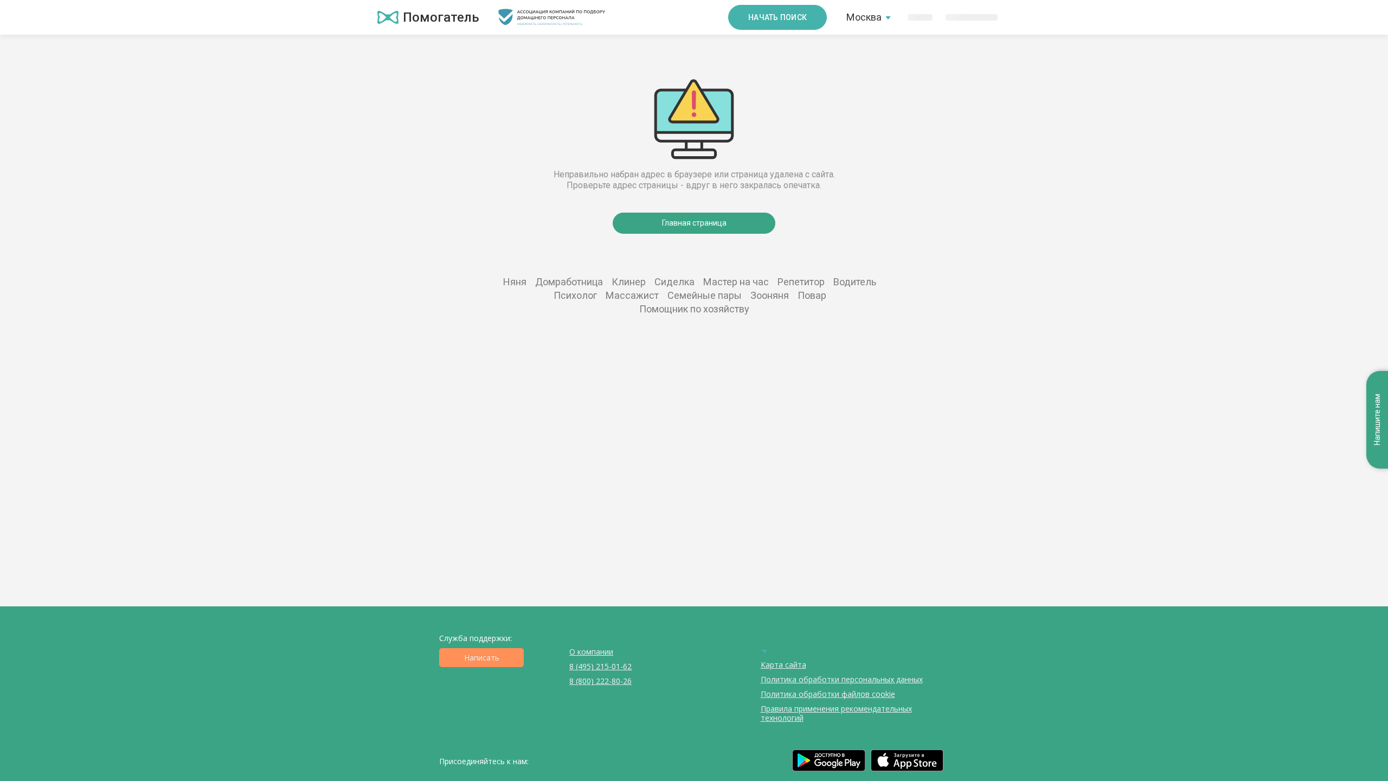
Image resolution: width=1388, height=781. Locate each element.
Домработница (569, 281)
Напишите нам (1377, 420)
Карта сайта (783, 664)
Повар (812, 295)
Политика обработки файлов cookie (828, 694)
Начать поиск (777, 17)
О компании (591, 651)
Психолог (575, 295)
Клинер (629, 281)
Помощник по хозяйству (694, 309)
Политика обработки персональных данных (842, 679)
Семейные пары (704, 295)
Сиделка (674, 281)
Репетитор (801, 281)
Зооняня (769, 295)
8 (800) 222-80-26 (600, 681)
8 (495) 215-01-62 (600, 666)
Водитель (854, 281)
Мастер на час (736, 281)
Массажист (632, 295)
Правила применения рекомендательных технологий (836, 713)
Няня (514, 281)
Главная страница (694, 223)
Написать (481, 657)
